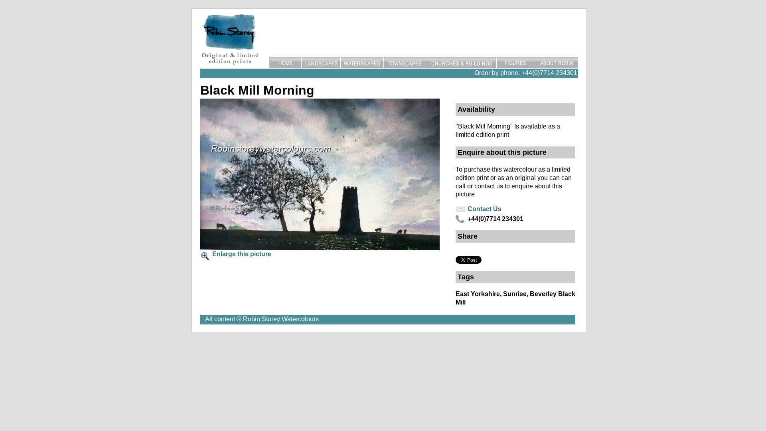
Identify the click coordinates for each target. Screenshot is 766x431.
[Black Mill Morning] (320, 248)
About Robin (556, 63)
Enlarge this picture (241, 254)
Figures (515, 63)
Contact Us (484, 209)
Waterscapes (362, 63)
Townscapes (405, 63)
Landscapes (320, 63)
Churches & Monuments (461, 63)
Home (285, 63)
